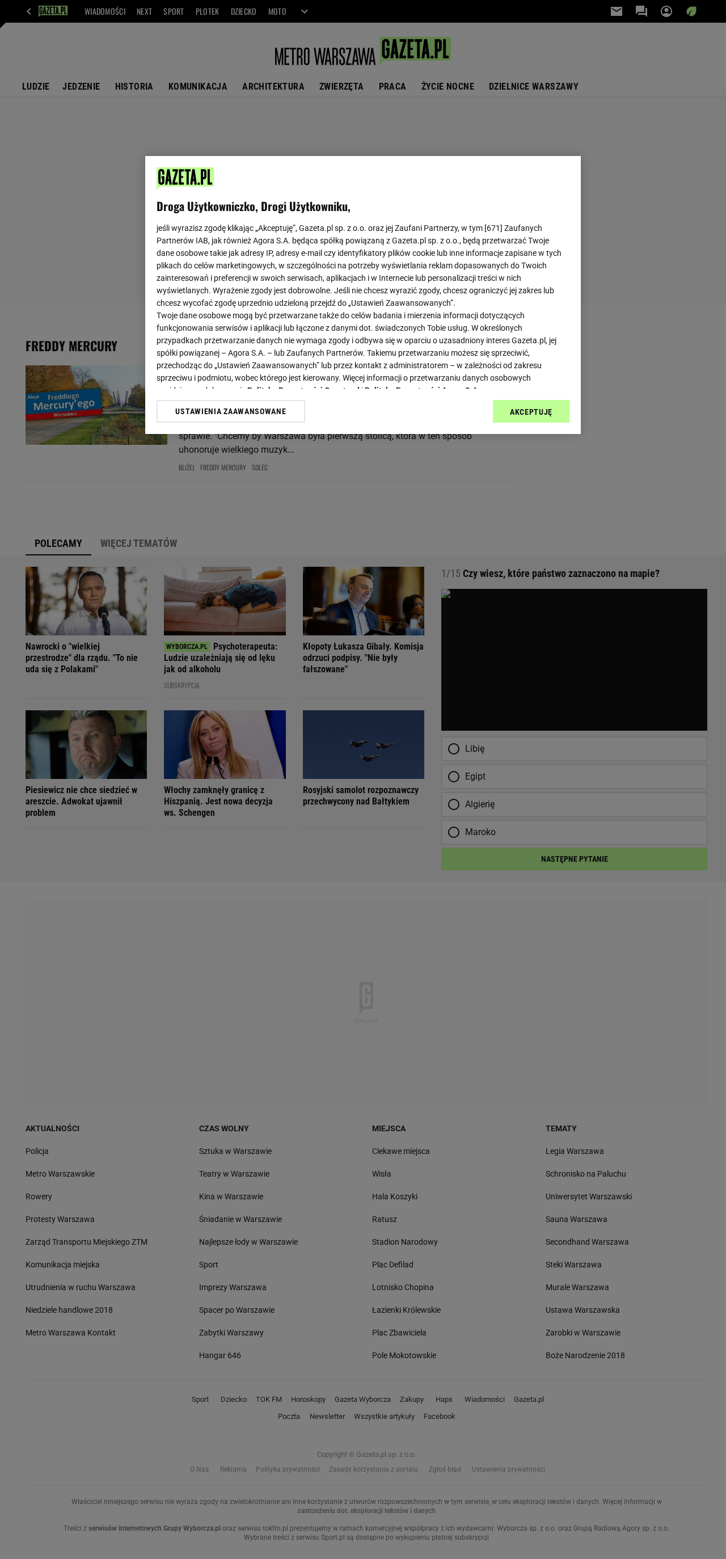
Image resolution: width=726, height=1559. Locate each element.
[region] (363, 295)
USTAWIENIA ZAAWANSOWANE (230, 411)
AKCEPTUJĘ (531, 411)
